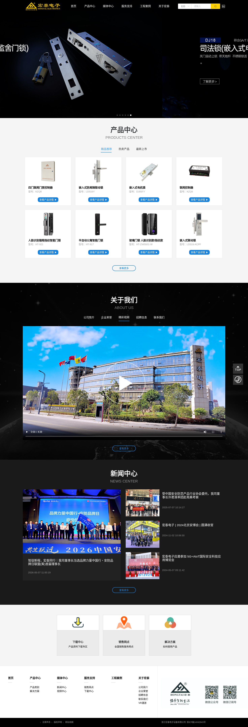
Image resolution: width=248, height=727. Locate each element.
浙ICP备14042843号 (196, 722)
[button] (117, 115)
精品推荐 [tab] (106, 149)
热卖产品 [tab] (124, 149)
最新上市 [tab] (141, 149)
